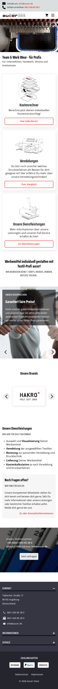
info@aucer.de (26, 3)
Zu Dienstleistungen (29, 244)
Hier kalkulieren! (29, 121)
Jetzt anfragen (29, 556)
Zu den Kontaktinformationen (36, 513)
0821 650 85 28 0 (32, 7)
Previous (5, 351)
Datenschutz (21, 674)
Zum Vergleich (29, 184)
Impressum (37, 674)
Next (52, 351)
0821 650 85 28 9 (15, 618)
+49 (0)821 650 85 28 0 (19, 542)
